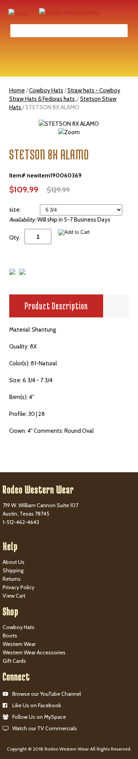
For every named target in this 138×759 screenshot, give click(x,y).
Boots (10, 635)
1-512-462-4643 (21, 522)
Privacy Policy (18, 587)
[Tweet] (12, 272)
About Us (14, 562)
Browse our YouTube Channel (46, 693)
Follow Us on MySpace (39, 716)
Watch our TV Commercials (44, 728)
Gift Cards (14, 660)
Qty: (14, 237)
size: (15, 209)
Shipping (13, 570)
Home (17, 90)
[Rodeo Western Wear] (69, 11)
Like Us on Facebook (36, 705)
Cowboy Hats (46, 90)
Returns (12, 578)
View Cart (14, 595)
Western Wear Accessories (34, 652)
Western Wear (19, 644)
